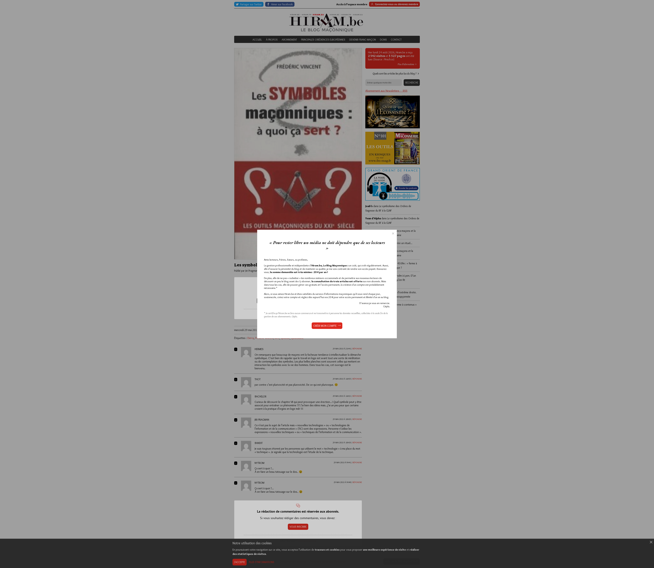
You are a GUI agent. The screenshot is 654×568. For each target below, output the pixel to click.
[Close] (393, 233)
